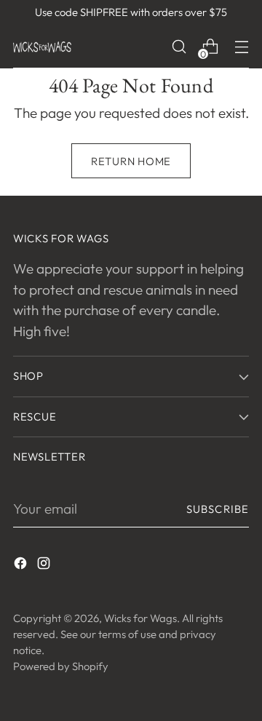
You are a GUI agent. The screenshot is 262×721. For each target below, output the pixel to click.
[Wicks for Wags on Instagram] (45, 565)
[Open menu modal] (241, 47)
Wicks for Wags (140, 618)
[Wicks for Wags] (42, 46)
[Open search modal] (179, 47)
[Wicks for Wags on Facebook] (22, 565)
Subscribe (217, 509)
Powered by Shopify (60, 666)
